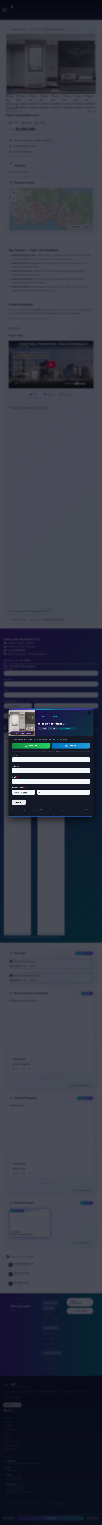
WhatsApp (32, 745)
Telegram (72, 745)
